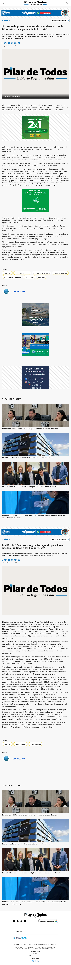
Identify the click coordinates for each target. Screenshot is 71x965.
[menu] (4, 3)
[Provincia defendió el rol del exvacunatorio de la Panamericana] (35, 444)
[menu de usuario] (67, 2)
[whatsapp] (5, 43)
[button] (35, 96)
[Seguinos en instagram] (21, 921)
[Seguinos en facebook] (25, 921)
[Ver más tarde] (2, 43)
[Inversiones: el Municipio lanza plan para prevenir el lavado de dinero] (35, 415)
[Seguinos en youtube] (14, 921)
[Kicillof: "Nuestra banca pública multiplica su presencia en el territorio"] (35, 473)
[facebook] (9, 43)
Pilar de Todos (18, 292)
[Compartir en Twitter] (12, 43)
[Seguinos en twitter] (18, 921)
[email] (15, 43)
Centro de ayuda (35, 951)
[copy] (19, 43)
